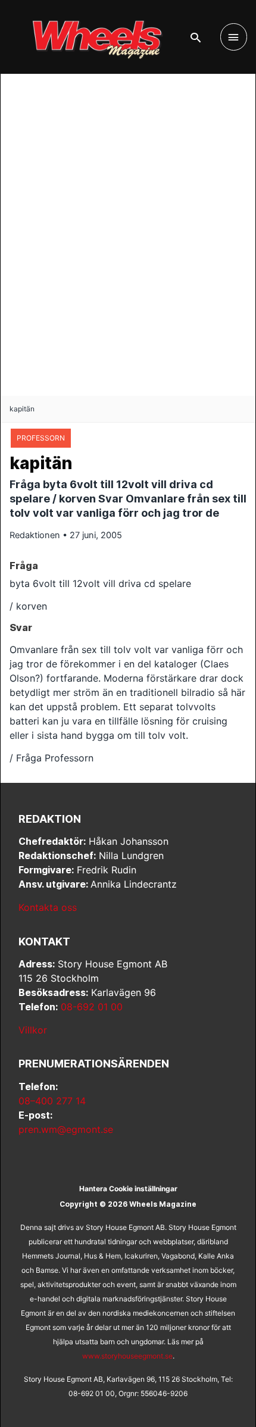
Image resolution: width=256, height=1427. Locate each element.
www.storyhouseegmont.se (127, 1355)
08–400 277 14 (52, 1101)
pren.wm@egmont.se (65, 1129)
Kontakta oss (47, 907)
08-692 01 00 (92, 1007)
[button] (195, 37)
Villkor (32, 1030)
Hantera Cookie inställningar (128, 1188)
